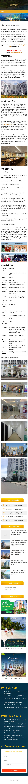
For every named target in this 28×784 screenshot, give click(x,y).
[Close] (26, 355)
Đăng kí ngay (14, 424)
